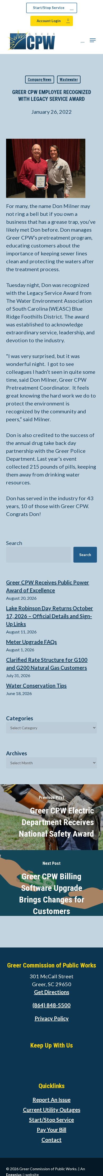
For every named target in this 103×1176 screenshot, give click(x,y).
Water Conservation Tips (36, 685)
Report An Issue (51, 1099)
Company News (40, 79)
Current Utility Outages (51, 1109)
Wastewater (69, 79)
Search (14, 543)
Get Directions (51, 992)
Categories (19, 718)
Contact (51, 1140)
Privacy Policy (52, 1018)
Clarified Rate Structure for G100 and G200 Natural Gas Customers (46, 664)
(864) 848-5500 (51, 1005)
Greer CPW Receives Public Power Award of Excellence (47, 586)
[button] (93, 40)
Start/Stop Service (51, 1120)
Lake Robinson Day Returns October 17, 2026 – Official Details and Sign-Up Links (49, 616)
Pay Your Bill (51, 1130)
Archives (16, 753)
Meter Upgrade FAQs (31, 642)
